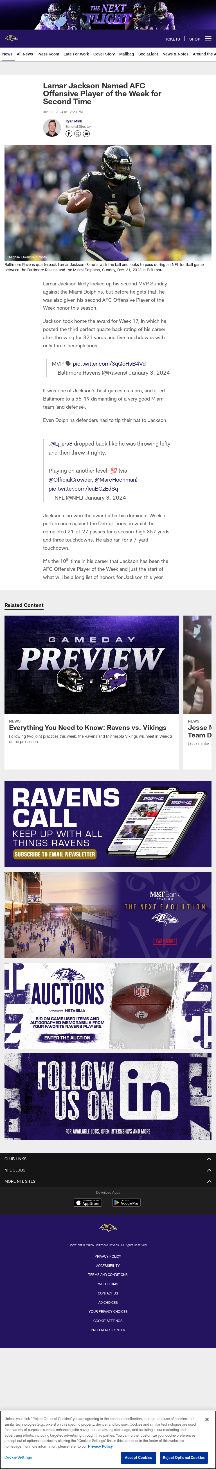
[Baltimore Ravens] (108, 1228)
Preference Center (108, 1330)
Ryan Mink (74, 121)
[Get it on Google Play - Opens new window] (126, 1205)
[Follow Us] (108, 1096)
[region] (108, 1439)
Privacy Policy (108, 1256)
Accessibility (108, 1265)
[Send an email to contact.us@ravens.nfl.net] (86, 133)
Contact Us (108, 1293)
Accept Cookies (138, 1457)
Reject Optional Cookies (184, 1457)
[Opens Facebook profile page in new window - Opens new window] (69, 133)
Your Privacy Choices (108, 1311)
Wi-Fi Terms (108, 1284)
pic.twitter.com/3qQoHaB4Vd (109, 363)
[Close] (207, 1419)
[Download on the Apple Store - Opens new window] (87, 1203)
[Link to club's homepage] (11, 36)
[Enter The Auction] (108, 1006)
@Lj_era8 (61, 443)
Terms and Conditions (108, 1274)
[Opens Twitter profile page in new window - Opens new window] (77, 133)
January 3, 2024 (149, 372)
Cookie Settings (108, 1321)
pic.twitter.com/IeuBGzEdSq (83, 488)
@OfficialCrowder (70, 479)
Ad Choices (108, 1302)
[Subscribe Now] (108, 824)
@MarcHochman (115, 479)
